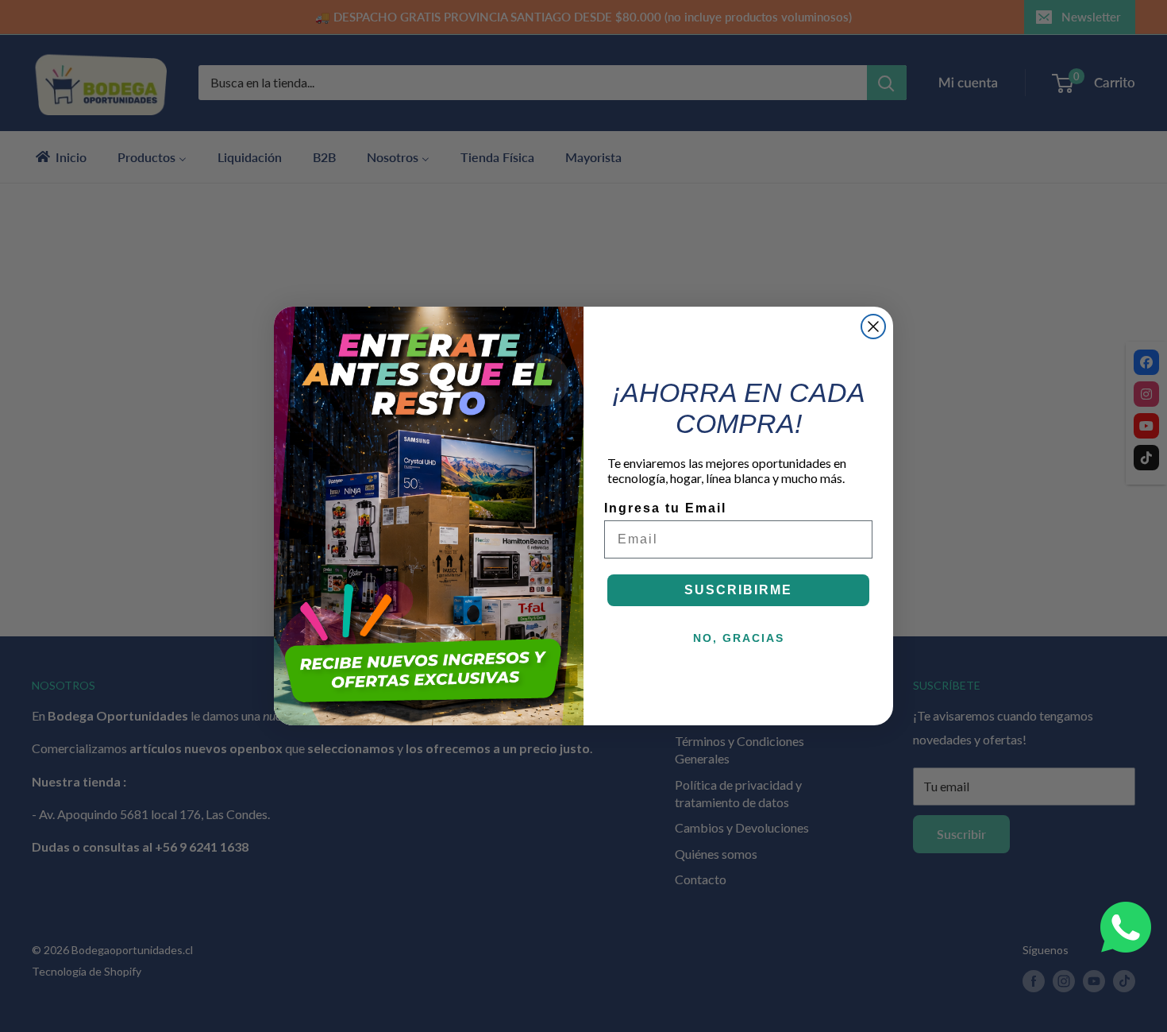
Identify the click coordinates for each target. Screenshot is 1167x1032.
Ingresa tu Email (665, 508)
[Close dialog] (873, 326)
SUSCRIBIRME (738, 590)
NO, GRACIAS (738, 638)
